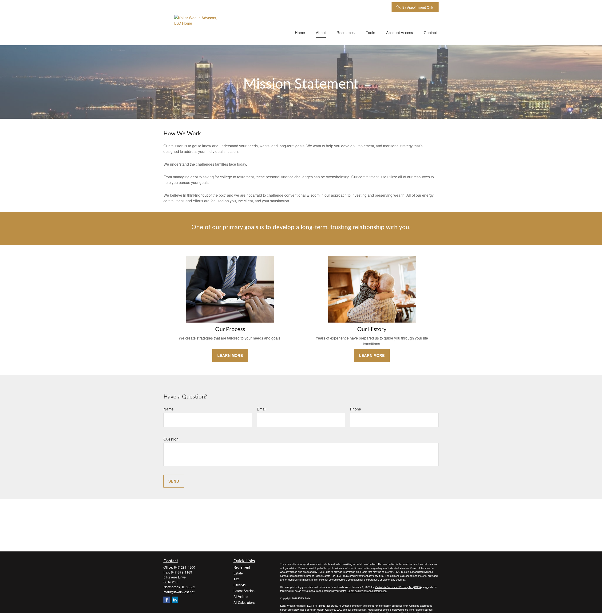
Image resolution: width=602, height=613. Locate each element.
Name (168, 409)
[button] (300, 32)
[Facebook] (166, 600)
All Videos (241, 596)
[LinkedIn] (175, 600)
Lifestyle (240, 584)
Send (173, 481)
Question (170, 439)
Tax (236, 579)
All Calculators (244, 602)
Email (261, 409)
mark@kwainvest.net (178, 592)
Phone (355, 409)
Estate (238, 573)
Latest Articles (244, 590)
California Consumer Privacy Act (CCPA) (398, 587)
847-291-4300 (184, 567)
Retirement (242, 567)
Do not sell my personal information (367, 591)
